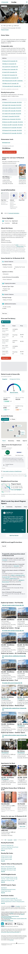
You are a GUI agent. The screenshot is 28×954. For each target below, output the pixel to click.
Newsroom (3, 930)
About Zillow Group (10, 928)
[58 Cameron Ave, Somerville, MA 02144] (9, 744)
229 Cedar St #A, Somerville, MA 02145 (11, 105)
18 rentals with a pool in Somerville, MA (12, 683)
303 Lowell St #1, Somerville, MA (10, 66)
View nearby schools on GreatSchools (12, 471)
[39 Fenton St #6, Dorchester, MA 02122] (9, 823)
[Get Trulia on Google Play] (18, 923)
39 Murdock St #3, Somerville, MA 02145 (12, 133)
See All (4, 546)
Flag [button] (23, 529)
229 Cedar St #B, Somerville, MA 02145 (11, 108)
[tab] (6, 321)
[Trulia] (2, 923)
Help (2, 931)
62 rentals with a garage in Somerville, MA (13, 630)
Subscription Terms (21, 930)
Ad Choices (11, 931)
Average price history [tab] (15, 379)
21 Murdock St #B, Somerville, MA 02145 (12, 102)
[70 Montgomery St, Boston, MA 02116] (9, 797)
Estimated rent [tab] (6, 142)
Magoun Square (5, 29)
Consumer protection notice (22, 918)
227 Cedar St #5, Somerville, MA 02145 (11, 110)
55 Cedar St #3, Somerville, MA (9, 75)
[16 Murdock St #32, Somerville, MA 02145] (10, 170)
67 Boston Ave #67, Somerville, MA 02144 (12, 124)
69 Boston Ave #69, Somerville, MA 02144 (12, 122)
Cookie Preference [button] (17, 931)
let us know (12, 939)
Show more (5, 358)
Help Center (4, 944)
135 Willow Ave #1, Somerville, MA (10, 83)
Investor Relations (9, 930)
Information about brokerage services (10, 918)
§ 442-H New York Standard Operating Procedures (10, 916)
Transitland (18, 906)
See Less (5, 313)
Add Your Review (14, 535)
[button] (27, 2)
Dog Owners (18, 506)
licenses (11, 913)
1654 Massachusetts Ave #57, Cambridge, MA (13, 80)
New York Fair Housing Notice (6, 917)
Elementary (11, 440)
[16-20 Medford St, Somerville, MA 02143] (9, 612)
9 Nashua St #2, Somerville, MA (9, 61)
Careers (24, 928)
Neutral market (14, 392)
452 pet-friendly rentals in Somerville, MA (13, 605)
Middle (18, 440)
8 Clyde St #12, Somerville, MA (9, 72)
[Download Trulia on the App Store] (9, 923)
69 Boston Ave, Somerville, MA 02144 (11, 119)
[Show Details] (25, 61)
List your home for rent (9, 152)
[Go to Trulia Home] (14, 2)
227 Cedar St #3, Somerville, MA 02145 (11, 113)
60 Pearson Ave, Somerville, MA (10, 69)
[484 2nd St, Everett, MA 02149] (9, 770)
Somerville (4, 560)
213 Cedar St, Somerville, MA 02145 (10, 116)
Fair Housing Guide (18, 928)
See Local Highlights (16, 489)
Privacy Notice (6, 931)
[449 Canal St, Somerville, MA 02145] (9, 690)
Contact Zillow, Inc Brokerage (7, 920)
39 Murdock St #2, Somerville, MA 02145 (12, 130)
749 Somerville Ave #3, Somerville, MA (11, 86)
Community (9, 506)
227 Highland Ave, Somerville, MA (10, 77)
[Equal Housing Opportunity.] (16, 943)
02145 (16, 245)
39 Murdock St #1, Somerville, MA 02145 (12, 127)
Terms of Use (15, 930)
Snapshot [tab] (4, 379)
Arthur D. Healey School (11, 578)
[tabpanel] (14, 165)
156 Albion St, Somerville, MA (9, 63)
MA (5, 839)
